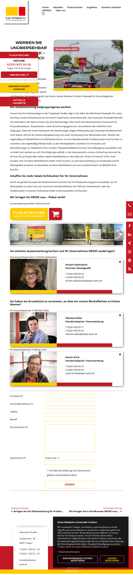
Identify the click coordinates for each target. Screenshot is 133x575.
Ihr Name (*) (16, 396)
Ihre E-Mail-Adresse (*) (21, 403)
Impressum (72, 570)
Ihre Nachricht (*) (19, 427)
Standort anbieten (111, 7)
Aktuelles (58, 7)
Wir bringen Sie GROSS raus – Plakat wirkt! (37, 197)
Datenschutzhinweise (69, 551)
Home (45, 7)
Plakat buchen (74, 7)
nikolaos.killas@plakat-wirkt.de (81, 334)
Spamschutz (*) (18, 457)
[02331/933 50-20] (129, 205)
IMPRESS (46, 10)
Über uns (60, 10)
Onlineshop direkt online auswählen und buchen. (62, 190)
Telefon (14, 411)
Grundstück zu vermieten (45, 301)
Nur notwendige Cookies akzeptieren (77, 559)
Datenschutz (84, 470)
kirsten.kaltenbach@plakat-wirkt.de (83, 280)
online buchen (42, 203)
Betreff (13, 419)
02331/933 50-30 (19, 64)
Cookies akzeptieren (112, 559)
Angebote (92, 7)
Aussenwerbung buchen (42, 251)
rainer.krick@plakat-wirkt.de (79, 373)
